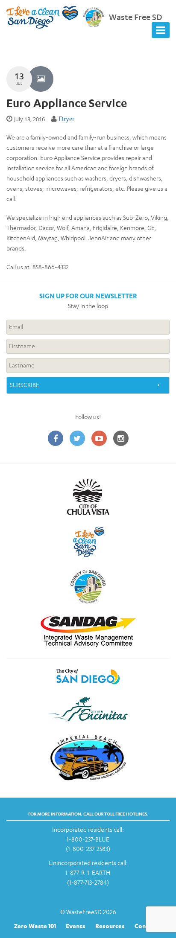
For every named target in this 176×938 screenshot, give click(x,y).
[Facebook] (55, 439)
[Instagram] (121, 439)
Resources (110, 925)
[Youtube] (99, 439)
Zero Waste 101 (35, 925)
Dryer (66, 118)
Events (75, 925)
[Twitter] (77, 439)
